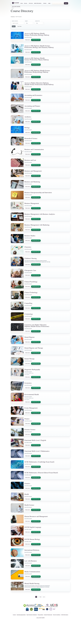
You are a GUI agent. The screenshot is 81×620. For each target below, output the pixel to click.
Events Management (31, 408)
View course (27, 39)
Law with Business (30, 561)
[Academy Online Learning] (15, 3)
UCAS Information (64, 614)
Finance (26, 419)
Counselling (28, 303)
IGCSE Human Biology (32, 539)
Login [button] (49, 3)
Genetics (27, 483)
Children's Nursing (30, 258)
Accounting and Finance (32, 106)
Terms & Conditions (56, 614)
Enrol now (31, 3)
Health (26, 494)
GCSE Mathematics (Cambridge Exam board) (39, 462)
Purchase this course (36, 39)
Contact (14, 614)
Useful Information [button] (37, 3)
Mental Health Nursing (31, 583)
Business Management (31, 203)
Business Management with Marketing (36, 225)
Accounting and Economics (33, 95)
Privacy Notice (40, 614)
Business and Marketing (32, 182)
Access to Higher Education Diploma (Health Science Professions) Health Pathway (39, 83)
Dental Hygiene (29, 337)
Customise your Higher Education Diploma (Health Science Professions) (36, 325)
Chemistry (27, 247)
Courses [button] (25, 3)
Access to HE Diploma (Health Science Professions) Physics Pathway (36, 59)
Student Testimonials (48, 614)
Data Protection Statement (32, 614)
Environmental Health (31, 394)
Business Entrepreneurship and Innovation (38, 192)
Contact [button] (44, 3)
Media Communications (32, 572)
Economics (28, 383)
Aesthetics (27, 117)
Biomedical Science (30, 138)
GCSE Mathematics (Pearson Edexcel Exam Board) (41, 473)
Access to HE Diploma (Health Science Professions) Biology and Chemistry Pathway (39, 46)
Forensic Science (29, 429)
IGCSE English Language (32, 527)
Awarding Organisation (21, 614)
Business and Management (33, 171)
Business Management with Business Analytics (39, 214)
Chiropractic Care (30, 270)
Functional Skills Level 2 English (35, 440)
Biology (27, 127)
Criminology (28, 314)
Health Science (29, 505)
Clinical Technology (31, 292)
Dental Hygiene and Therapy (33, 348)
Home (21, 3)
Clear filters (19, 26)
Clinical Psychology (30, 282)
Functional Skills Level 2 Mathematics (36, 451)
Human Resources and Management (36, 516)
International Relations (31, 550)
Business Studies (29, 236)
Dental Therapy (29, 359)
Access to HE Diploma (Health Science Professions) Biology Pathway (36, 34)
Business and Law (30, 160)
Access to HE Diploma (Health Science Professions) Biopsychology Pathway (37, 71)
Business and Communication (34, 149)
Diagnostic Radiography (32, 369)
